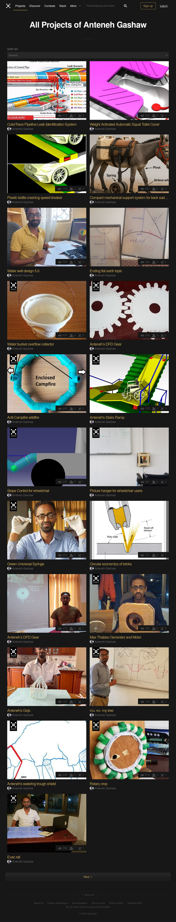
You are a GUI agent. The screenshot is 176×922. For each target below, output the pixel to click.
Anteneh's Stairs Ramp (107, 417)
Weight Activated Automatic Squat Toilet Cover (124, 124)
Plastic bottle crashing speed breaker (34, 197)
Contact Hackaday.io (57, 903)
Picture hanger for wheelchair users (116, 490)
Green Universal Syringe (25, 563)
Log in (164, 6)
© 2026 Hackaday (88, 913)
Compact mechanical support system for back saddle (129, 197)
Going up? (89, 894)
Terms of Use (98, 903)
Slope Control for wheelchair (28, 490)
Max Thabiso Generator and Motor (115, 637)
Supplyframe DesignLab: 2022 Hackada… (96, 579)
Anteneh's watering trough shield (31, 783)
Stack (62, 6)
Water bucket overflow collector (30, 344)
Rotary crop (98, 783)
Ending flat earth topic (106, 270)
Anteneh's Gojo (18, 710)
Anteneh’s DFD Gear (105, 344)
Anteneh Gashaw (114, 24)
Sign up (148, 6)
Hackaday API (135, 903)
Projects (20, 6)
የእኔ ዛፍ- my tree (101, 710)
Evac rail (13, 856)
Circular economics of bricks (111, 563)
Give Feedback (79, 903)
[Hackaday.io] (8, 6)
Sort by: (12, 49)
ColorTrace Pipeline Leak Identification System (41, 124)
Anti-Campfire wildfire (23, 417)
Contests (49, 6)
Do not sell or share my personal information (88, 906)
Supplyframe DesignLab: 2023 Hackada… (13, 286)
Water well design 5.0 (23, 270)
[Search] (125, 5)
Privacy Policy (116, 903)
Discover (34, 6)
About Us (38, 903)
